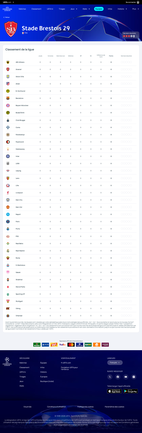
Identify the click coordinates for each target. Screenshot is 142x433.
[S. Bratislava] (8, 265)
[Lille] (8, 185)
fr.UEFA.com (66, 363)
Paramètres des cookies (114, 406)
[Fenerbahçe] (8, 134)
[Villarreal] (8, 315)
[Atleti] (8, 84)
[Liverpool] (8, 192)
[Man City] (8, 200)
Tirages (23, 376)
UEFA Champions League (7, 9)
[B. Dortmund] (8, 91)
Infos (42, 367)
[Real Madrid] (8, 251)
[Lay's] (54, 345)
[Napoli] (8, 214)
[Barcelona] (8, 98)
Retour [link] (7, 17)
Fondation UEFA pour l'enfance (69, 368)
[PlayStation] (45, 345)
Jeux (21, 381)
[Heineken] (36, 345)
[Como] (8, 127)
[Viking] (8, 308)
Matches (23, 363)
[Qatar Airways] (105, 345)
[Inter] (8, 156)
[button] (74, 9)
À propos (43, 376)
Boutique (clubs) (47, 381)
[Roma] (8, 258)
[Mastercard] (71, 345)
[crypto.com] (79, 345)
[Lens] (8, 178)
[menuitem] (22, 9)
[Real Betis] (8, 243)
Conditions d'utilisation (56, 406)
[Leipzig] (8, 170)
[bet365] (88, 345)
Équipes (43, 363)
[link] (22, 9)
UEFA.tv (23, 372)
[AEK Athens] (8, 62)
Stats (22, 386)
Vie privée (27, 406)
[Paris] (8, 221)
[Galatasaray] (8, 149)
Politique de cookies (85, 406)
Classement (24, 367)
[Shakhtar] (8, 279)
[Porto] (8, 229)
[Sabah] (8, 272)
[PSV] (8, 236)
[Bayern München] (8, 105)
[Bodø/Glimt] (8, 112)
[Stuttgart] (8, 301)
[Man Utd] (8, 207)
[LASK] (8, 163)
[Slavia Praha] (8, 287)
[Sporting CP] (8, 294)
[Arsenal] (8, 69)
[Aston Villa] (8, 76)
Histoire (43, 372)
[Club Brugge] (8, 120)
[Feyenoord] (8, 142)
